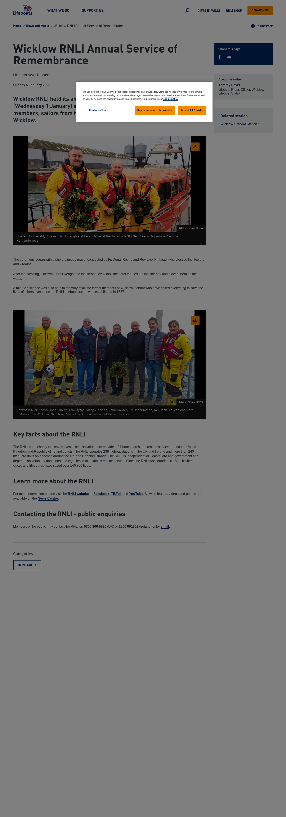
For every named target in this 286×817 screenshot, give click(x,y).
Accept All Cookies (192, 110)
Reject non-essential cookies (155, 110)
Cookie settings (98, 110)
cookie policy (170, 99)
